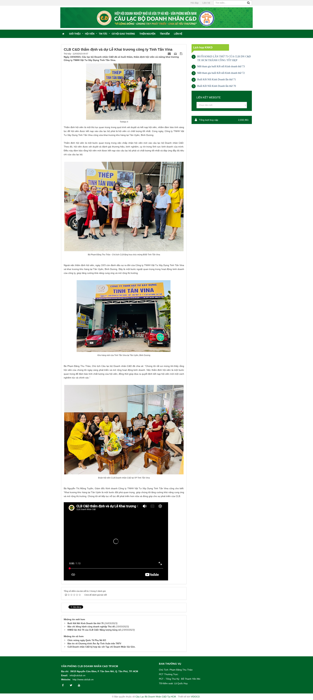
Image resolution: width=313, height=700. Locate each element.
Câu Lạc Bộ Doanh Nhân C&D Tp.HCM (155, 696)
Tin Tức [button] (103, 33)
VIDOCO (195, 696)
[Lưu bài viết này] (181, 53)
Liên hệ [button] (178, 33)
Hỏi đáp (195, 2)
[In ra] (176, 53)
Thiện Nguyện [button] (147, 33)
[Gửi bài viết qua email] (170, 53)
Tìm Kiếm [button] (165, 33)
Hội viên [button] (89, 33)
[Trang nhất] (63, 34)
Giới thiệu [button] (75, 33)
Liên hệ (206, 2)
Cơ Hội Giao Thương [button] (123, 33)
